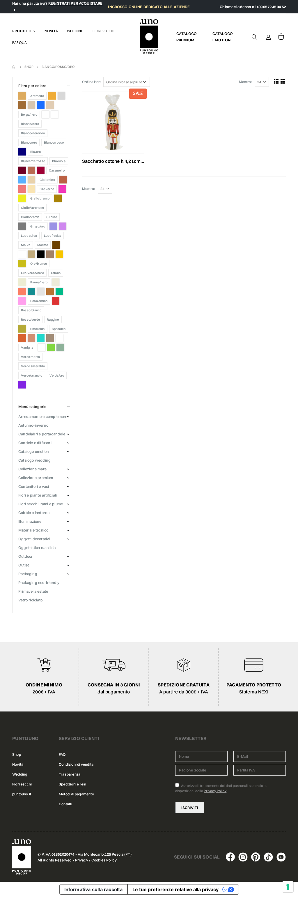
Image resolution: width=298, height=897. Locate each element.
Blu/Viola (58, 161)
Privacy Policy (215, 791)
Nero (41, 254)
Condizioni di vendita (76, 764)
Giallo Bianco (40, 198)
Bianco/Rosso (54, 142)
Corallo (22, 189)
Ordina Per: (91, 82)
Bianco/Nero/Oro (33, 133)
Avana (22, 105)
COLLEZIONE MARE (32, 469)
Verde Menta (30, 357)
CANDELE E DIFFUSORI (35, 442)
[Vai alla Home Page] (14, 66)
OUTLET (23, 565)
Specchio (59, 329)
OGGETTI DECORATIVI (34, 538)
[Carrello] (281, 36)
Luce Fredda (52, 236)
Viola (22, 385)
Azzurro (41, 105)
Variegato (41, 347)
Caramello (57, 170)
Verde (51, 347)
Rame (50, 291)
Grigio (22, 226)
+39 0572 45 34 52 (271, 6)
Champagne (31, 179)
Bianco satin (54, 114)
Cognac (63, 179)
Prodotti (22, 31)
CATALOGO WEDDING (34, 460)
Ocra (59, 254)
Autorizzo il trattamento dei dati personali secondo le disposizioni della (221, 788)
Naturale (31, 254)
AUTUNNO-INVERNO (33, 425)
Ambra (22, 96)
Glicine (51, 217)
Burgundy (41, 170)
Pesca (22, 291)
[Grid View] (276, 81)
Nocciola (50, 254)
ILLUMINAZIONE (30, 521)
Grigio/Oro (37, 226)
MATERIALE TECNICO (33, 530)
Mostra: (245, 82)
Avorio (31, 105)
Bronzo (31, 170)
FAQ (62, 754)
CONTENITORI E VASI (33, 486)
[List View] (283, 81)
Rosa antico (38, 301)
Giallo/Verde (30, 217)
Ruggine (53, 319)
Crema (31, 189)
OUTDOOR (25, 556)
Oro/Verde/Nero (32, 273)
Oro (22, 263)
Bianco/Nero (30, 124)
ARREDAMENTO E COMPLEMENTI (43, 416)
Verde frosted (60, 347)
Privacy (81, 860)
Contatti (65, 804)
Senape (22, 329)
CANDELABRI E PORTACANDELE (41, 434)
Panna (22, 282)
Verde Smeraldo (33, 366)
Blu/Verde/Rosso (33, 161)
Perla (55, 282)
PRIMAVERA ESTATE (33, 591)
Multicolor (22, 254)
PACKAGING (27, 573)
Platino (41, 291)
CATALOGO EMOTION (33, 451)
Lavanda (53, 226)
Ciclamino (47, 180)
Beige (50, 105)
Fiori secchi (103, 31)
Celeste (22, 179)
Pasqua (19, 42)
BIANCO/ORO (29, 142)
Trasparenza (69, 774)
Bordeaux (22, 170)
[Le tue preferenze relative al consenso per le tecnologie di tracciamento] (287, 886)
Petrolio (31, 291)
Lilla (62, 226)
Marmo (42, 245)
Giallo (22, 198)
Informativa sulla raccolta (93, 889)
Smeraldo (37, 329)
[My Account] (268, 36)
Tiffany (41, 338)
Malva (25, 245)
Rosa (22, 301)
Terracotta (31, 338)
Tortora (50, 338)
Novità (51, 31)
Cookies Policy (104, 860)
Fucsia (62, 189)
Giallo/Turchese (32, 208)
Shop (16, 754)
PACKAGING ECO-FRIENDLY (38, 582)
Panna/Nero (38, 282)
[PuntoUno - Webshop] (149, 36)
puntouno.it (21, 794)
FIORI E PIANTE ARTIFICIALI (37, 495)
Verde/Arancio (31, 375)
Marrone (56, 245)
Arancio (52, 96)
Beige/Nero (29, 114)
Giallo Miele (58, 198)
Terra (22, 338)
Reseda (59, 291)
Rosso (55, 301)
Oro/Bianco (38, 264)
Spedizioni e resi (72, 784)
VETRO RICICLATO (30, 600)
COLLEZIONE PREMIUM (35, 477)
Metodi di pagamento (76, 794)
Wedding (75, 31)
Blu (22, 152)
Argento (61, 96)
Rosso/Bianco (31, 310)
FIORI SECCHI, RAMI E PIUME (40, 504)
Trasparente (59, 338)
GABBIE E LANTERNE (33, 512)
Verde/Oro (56, 375)
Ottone (56, 273)
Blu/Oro (35, 152)
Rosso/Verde (30, 319)
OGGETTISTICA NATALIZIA (37, 547)
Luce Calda (29, 236)
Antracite (37, 96)
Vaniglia (27, 347)
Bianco (45, 114)
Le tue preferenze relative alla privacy (175, 889)
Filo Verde (47, 189)
